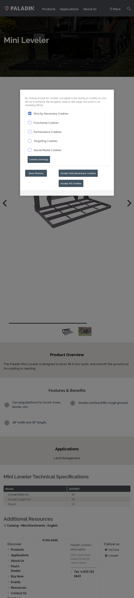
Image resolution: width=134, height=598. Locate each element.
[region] (67, 143)
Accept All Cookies (71, 183)
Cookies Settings (38, 159)
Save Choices (36, 173)
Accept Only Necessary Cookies (78, 173)
